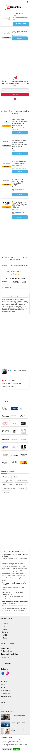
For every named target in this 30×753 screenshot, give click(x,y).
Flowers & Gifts (6, 648)
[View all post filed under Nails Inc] (14, 463)
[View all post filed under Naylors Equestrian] (5, 463)
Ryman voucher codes (20, 168)
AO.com (4, 629)
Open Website (21, 24)
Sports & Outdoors (21, 481)
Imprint (3, 687)
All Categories (6, 663)
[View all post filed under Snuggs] (5, 431)
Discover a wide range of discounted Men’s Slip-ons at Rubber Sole (19, 142)
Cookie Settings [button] (7, 749)
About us (4, 681)
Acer (3, 626)
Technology (22, 488)
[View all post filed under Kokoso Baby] (14, 447)
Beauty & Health (7, 481)
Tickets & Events (6, 651)
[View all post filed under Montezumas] (23, 455)
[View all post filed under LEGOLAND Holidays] (23, 463)
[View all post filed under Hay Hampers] (23, 439)
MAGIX (4, 635)
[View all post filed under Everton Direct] (14, 408)
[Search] (27, 2)
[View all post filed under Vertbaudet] (14, 415)
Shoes (16, 654)
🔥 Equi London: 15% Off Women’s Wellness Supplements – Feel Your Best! (19, 204)
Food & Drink (6, 477)
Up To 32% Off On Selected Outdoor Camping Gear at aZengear (18, 182)
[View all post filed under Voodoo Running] (23, 423)
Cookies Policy (6, 696)
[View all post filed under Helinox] (14, 455)
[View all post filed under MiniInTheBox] (5, 455)
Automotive (5, 657)
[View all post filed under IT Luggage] (5, 415)
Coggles (5, 623)
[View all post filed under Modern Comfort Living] (5, 447)
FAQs (3, 702)
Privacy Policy (5, 690)
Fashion (16, 477)
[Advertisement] (15, 58)
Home (1, 10)
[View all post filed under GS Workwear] (23, 447)
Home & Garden (7, 484)
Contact (3, 684)
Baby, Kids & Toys (21, 484)
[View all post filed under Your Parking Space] (5, 439)
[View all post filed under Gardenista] (14, 439)
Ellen (11, 370)
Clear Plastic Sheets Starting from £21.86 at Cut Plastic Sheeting (20, 121)
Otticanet (5, 632)
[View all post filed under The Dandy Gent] (14, 431)
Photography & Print (9, 488)
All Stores (4, 638)
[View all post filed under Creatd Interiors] (14, 423)
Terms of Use (5, 693)
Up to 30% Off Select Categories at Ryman (19, 162)
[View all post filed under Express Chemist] (23, 408)
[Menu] (2, 2)
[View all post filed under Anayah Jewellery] (5, 423)
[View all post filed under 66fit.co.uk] (5, 408)
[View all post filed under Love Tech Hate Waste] (23, 431)
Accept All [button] (16, 749)
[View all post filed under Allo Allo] (23, 415)
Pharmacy (6, 492)
